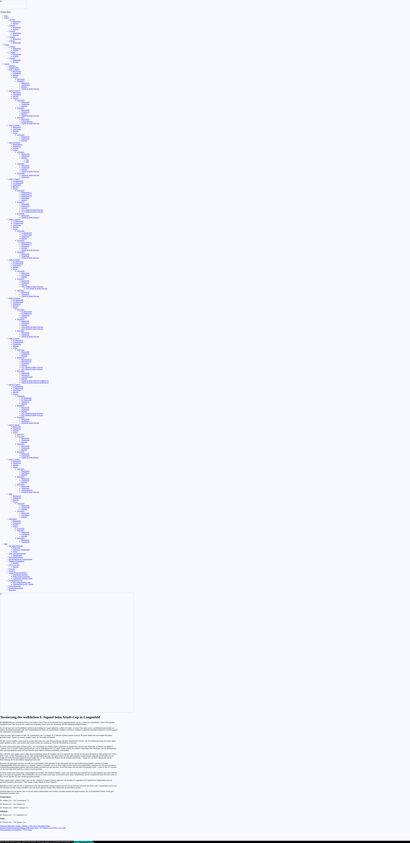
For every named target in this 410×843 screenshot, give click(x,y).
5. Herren (12, 41)
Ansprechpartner (27, 121)
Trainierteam (25, 85)
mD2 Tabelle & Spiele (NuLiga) (32, 329)
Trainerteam (17, 73)
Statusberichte (17, 555)
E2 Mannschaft (18, 342)
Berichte (15, 23)
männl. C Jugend (14, 219)
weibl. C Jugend (14, 179)
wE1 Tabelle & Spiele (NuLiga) (32, 367)
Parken (15, 552)
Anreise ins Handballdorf (21, 550)
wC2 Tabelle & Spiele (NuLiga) (32, 212)
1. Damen (12, 46)
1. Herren (12, 20)
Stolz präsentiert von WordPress (11, 830)
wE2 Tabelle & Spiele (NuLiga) (32, 369)
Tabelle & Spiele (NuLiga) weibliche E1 (35, 381)
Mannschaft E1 (26, 361)
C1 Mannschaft (18, 181)
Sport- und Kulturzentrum (17, 553)
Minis (10, 494)
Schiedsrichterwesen (15, 580)
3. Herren (12, 31)
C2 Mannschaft (18, 183)
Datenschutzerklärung (16, 588)
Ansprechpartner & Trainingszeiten (20, 559)
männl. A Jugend (14, 91)
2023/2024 (20, 118)
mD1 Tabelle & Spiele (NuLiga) (32, 327)
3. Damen (12, 58)
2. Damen (12, 52)
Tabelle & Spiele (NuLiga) (30, 89)
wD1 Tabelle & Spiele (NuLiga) (32, 287)
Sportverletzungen (15, 586)
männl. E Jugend (14, 384)
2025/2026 (20, 79)
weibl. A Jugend (14, 70)
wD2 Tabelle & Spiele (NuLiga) (36, 288)
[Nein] (93, 842)
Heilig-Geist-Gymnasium (21, 576)
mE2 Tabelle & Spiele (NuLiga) (32, 415)
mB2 (27, 162)
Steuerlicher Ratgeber (20, 575)
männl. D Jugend (14, 298)
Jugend (6, 64)
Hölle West (16, 548)
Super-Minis (13, 519)
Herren (6, 18)
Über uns (12, 569)
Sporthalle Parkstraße (16, 546)
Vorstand (12, 571)
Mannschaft (17, 22)
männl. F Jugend (14, 459)
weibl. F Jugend (14, 425)
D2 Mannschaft (18, 263)
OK (76, 842)
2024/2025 (20, 81)
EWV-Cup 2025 (14, 565)
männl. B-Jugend (14, 142)
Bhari (30, 830)
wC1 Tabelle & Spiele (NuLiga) (32, 210)
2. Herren (12, 25)
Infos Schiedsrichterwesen (21, 582)
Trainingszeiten (14, 68)
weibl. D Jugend (14, 260)
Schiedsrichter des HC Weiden (23, 584)
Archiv (15, 77)
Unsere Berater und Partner (18, 573)
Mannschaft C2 (26, 194)
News (6, 16)
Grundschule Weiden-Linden (22, 578)
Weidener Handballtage (16, 561)
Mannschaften (17, 144)
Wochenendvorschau (16, 557)
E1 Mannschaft (18, 340)
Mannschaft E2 (26, 359)
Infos (6, 544)
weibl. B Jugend (14, 125)
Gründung (12, 66)
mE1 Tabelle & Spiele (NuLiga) (32, 413)
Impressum (12, 590)
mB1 (27, 160)
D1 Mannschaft (18, 262)
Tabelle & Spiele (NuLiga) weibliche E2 (35, 383)
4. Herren (12, 37)
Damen (6, 45)
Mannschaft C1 (26, 192)
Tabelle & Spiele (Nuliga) (30, 457)
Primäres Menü (5, 12)
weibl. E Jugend (14, 338)
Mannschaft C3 (26, 196)
